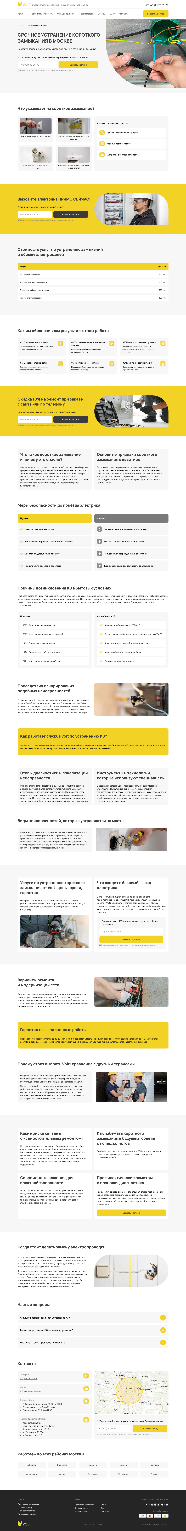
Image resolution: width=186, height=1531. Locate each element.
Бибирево (31, 1465)
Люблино (154, 1465)
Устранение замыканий (30, 274)
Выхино (123, 1465)
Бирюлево (62, 1465)
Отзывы (104, 1504)
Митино (62, 1474)
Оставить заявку (150, 1428)
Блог (103, 1508)
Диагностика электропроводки (33, 282)
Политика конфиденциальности (155, 1524)
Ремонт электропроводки (31, 298)
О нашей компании (83, 1508)
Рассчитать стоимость (84, 1504)
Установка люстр (25, 1507)
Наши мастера (81, 1511)
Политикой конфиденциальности (61, 70)
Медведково (31, 1474)
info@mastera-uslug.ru (31, 1391)
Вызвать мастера (155, 13)
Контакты (105, 1511)
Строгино (93, 1474)
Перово (154, 1474)
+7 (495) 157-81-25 (157, 5)
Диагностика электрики (28, 1510)
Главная (21, 25)
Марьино (93, 1465)
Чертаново (123, 1474)
